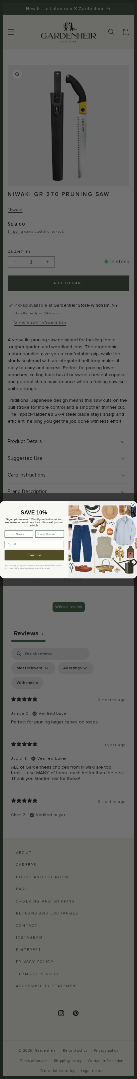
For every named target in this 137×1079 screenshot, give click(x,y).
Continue (34, 555)
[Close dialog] (133, 505)
